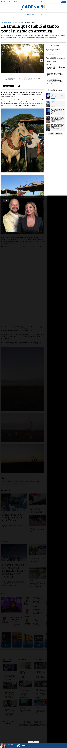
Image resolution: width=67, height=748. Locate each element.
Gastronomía (55, 17)
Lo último (55, 45)
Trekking (29, 17)
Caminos (11, 1)
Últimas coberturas (28, 1)
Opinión (15, 1)
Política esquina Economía (55, 49)
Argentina (27, 9)
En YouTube (42, 1)
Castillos (34, 17)
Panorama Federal (53, 57)
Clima (47, 1)
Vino (10, 17)
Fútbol (51, 86)
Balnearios (24, 17)
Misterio (44, 17)
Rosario (39, 9)
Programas (21, 1)
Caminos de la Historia (18, 22)
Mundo (45, 9)
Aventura (61, 17)
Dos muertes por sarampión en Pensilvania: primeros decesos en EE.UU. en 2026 (56, 67)
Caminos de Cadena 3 (33, 15)
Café (20, 17)
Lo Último (22, 9)
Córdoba (33, 9)
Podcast (51, 133)
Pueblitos (39, 17)
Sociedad (51, 71)
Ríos (17, 17)
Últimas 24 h (36, 1)
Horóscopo (52, 1)
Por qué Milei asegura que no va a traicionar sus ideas (56, 51)
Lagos (13, 17)
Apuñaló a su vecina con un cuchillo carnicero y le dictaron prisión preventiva (55, 82)
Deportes (6, 1)
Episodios (53, 98)
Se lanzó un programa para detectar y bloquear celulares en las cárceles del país (55, 74)
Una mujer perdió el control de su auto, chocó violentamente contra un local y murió (56, 60)
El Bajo (21, 103)
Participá (63, 1)
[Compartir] (19, 86)
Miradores (49, 17)
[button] (41, 60)
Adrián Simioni (51, 54)
